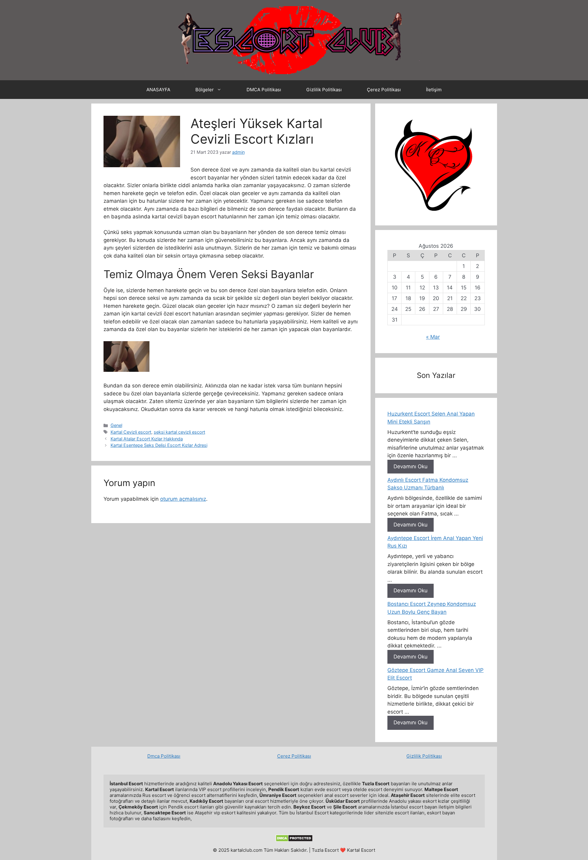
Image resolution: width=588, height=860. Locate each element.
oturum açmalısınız (183, 499)
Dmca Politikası (163, 756)
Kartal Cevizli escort (131, 432)
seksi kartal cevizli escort (179, 432)
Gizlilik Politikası (324, 89)
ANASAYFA (158, 89)
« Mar (433, 337)
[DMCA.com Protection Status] (294, 840)
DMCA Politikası (264, 89)
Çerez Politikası (384, 89)
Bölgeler (204, 89)
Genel (116, 425)
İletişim (434, 89)
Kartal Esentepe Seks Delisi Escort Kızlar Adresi (159, 445)
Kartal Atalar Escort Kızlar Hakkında (147, 438)
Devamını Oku (411, 466)
